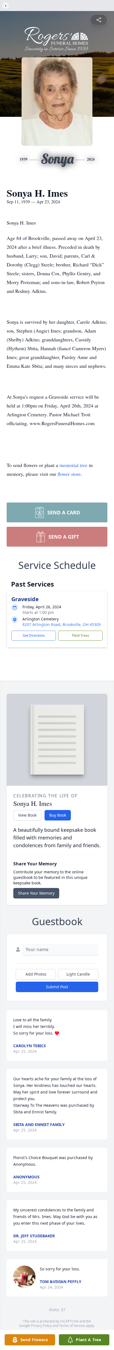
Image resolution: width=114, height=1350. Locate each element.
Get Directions (34, 635)
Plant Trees (80, 635)
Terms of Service (72, 1325)
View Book (27, 815)
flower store (69, 474)
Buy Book (57, 815)
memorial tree (73, 465)
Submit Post (57, 986)
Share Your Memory (36, 893)
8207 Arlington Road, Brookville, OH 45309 (61, 624)
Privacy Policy (41, 1325)
